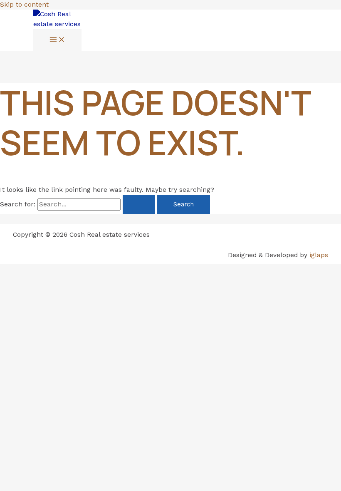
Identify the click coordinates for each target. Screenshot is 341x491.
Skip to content (24, 4)
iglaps (318, 255)
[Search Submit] (139, 204)
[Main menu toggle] (57, 40)
